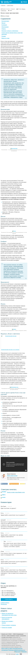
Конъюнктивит (5, 21)
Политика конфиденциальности (16, 650)
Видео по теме (5, 38)
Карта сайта (4, 648)
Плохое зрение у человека (9, 625)
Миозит (3, 23)
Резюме (4, 36)
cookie (17, 654)
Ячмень (4, 28)
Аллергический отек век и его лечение (10, 349)
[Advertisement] (14, 166)
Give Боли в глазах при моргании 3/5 (23, 483)
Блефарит (4, 25)
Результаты (4, 604)
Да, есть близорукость (8, 590)
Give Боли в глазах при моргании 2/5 (21, 483)
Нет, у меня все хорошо (8, 595)
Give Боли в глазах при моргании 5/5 (25, 483)
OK (20, 654)
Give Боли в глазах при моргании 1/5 (20, 483)
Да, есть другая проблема (9, 594)
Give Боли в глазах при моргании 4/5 (24, 483)
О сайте (10, 648)
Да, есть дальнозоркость (8, 592)
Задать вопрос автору (12, 475)
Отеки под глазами (7, 627)
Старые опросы (5, 602)
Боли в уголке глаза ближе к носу (16, 492)
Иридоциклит (5, 27)
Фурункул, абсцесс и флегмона (10, 30)
